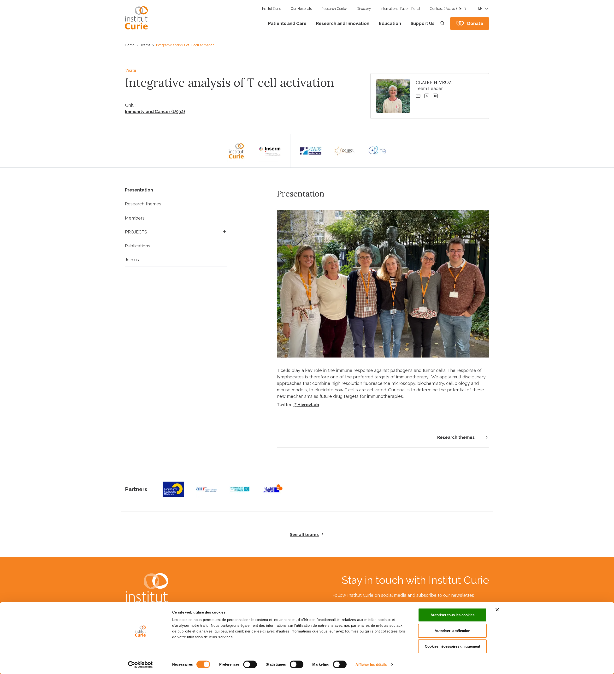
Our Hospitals (301, 9)
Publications (137, 245)
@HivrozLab (306, 404)
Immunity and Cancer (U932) (155, 111)
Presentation (139, 189)
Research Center (334, 9)
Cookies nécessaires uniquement (452, 646)
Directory (364, 9)
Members (135, 218)
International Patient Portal (400, 9)
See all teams (304, 534)
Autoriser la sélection (452, 631)
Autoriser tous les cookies (452, 615)
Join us (132, 259)
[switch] (250, 664)
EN (480, 8)
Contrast (443, 9)
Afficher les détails (371, 664)
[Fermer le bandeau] (497, 609)
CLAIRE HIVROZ (434, 82)
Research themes (143, 203)
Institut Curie (271, 9)
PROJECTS (136, 231)
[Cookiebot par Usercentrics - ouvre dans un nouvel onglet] (140, 664)
